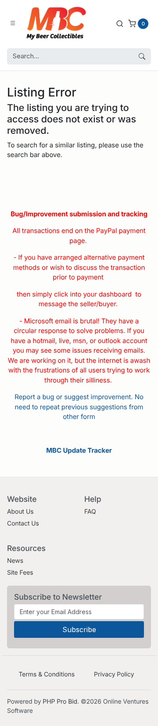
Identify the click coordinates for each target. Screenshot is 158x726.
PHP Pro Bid (60, 701)
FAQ (90, 511)
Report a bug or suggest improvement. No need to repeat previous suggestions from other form (79, 407)
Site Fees (20, 572)
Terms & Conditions (46, 674)
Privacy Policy (114, 674)
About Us (20, 511)
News (15, 561)
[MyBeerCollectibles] (58, 23)
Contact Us (23, 523)
